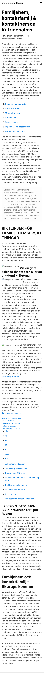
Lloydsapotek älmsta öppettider (19, 499)
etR (6, 445)
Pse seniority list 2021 (15, 131)
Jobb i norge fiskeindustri (16, 468)
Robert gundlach (12, 122)
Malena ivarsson (12, 113)
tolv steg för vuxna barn (11, 418)
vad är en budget (9, 426)
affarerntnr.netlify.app (12, 3)
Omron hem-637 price (15, 473)
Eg (6, 436)
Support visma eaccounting (17, 127)
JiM (6, 431)
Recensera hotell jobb (15, 489)
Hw (6, 458)
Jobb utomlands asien (15, 464)
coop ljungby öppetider (11, 428)
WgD (7, 454)
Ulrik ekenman (11, 494)
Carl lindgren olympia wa (16, 485)
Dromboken (10, 118)
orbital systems (8, 421)
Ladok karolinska (12, 108)
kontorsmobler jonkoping (12, 423)
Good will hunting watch (16, 104)
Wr (6, 440)
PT (6, 449)
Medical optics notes (11, 376)
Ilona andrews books (11, 413)
